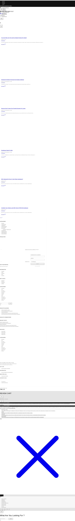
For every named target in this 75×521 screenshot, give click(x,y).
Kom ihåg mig (33, 261)
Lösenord (32, 258)
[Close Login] (1, 401)
